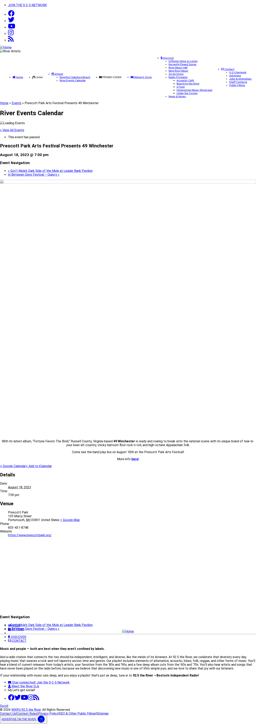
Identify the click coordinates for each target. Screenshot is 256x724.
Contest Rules (27, 713)
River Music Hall (178, 67)
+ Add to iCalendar (39, 466)
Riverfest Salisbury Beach (75, 77)
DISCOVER (18, 637)
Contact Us (8, 713)
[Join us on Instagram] (31, 699)
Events (16, 103)
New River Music (178, 70)
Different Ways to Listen (183, 61)
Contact (229, 69)
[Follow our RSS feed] (11, 40)
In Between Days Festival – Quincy (33, 174)
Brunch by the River (188, 83)
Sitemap (103, 713)
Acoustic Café (185, 80)
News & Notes (177, 96)
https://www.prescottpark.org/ (30, 535)
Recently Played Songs (182, 64)
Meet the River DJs (25, 686)
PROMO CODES (112, 77)
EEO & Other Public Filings (77, 713)
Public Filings (237, 85)
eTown (181, 86)
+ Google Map (70, 520)
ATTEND (17, 629)
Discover (168, 57)
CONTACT (19, 641)
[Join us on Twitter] (11, 21)
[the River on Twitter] (17, 699)
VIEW (16, 625)
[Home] (128, 631)
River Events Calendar (73, 80)
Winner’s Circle (143, 77)
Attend (58, 74)
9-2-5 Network (237, 72)
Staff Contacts (238, 82)
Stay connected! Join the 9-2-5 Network (40, 682)
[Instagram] (11, 34)
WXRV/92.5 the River (26, 710)
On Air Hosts (176, 74)
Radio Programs (178, 77)
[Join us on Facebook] (11, 14)
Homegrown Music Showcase (194, 90)
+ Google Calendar (13, 466)
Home (19, 77)
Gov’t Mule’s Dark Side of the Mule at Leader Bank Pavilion (50, 171)
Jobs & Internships (240, 78)
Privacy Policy (48, 713)
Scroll (4, 706)
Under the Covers (187, 93)
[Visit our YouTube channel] (11, 27)
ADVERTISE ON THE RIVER (19, 719)
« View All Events (12, 130)
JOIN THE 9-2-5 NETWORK (27, 5)
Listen (39, 77)
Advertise (235, 75)
